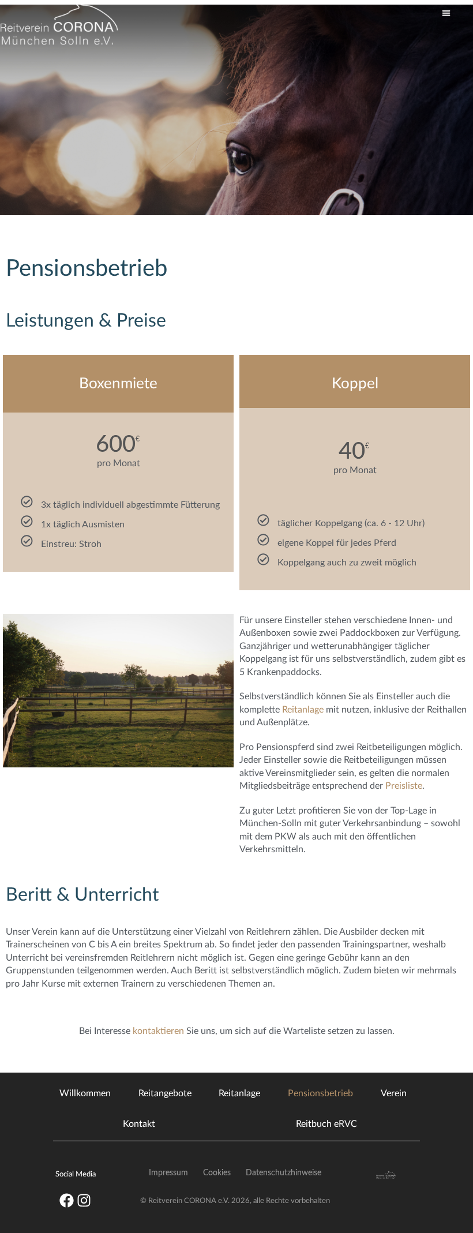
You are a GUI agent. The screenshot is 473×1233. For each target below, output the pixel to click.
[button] (446, 13)
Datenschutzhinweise (283, 1173)
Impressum (168, 1173)
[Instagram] (84, 1200)
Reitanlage (303, 709)
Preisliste (403, 785)
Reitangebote (165, 1093)
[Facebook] (67, 1200)
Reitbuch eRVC (326, 1124)
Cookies (217, 1173)
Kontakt (139, 1124)
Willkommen (85, 1093)
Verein (394, 1093)
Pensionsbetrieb (320, 1093)
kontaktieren (158, 1031)
